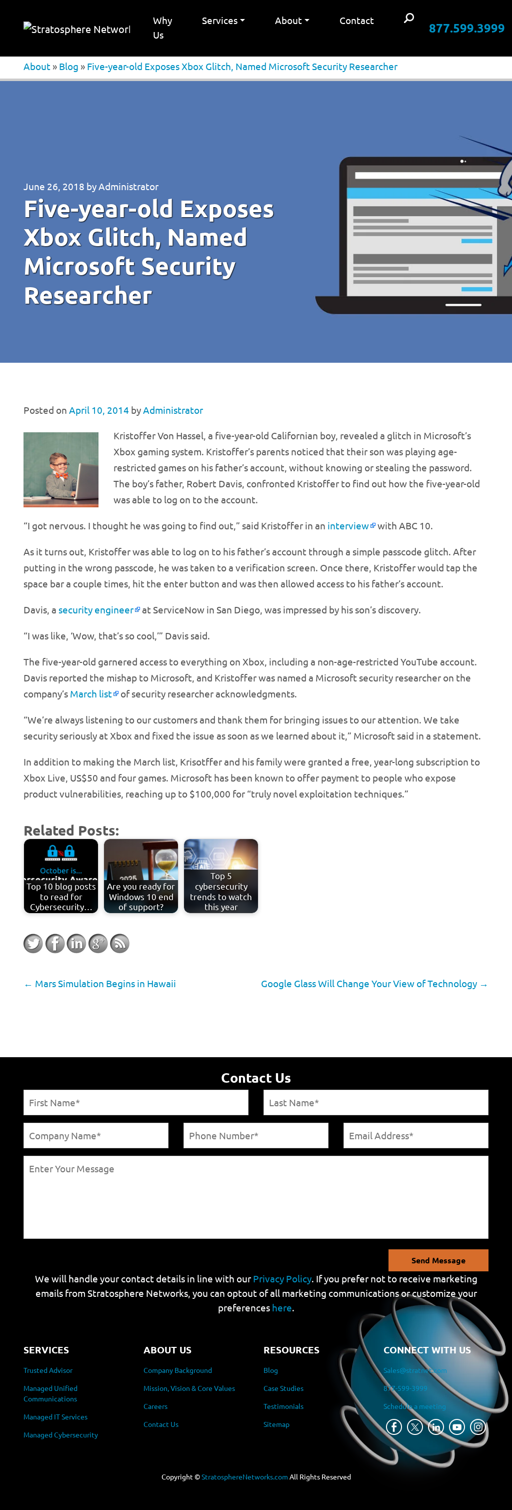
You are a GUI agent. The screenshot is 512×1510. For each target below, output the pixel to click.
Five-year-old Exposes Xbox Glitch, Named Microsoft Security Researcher (242, 66)
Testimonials (284, 1405)
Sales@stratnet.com (415, 1369)
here (282, 1307)
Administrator (128, 186)
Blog (68, 66)
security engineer (96, 609)
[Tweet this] (34, 944)
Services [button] (220, 20)
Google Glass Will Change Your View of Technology (374, 983)
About (37, 66)
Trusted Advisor (48, 1369)
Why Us (162, 27)
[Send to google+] (98, 944)
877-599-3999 (406, 1387)
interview (348, 525)
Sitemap (277, 1423)
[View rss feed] (120, 944)
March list (91, 693)
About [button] (288, 20)
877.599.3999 (467, 28)
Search (409, 19)
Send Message (439, 1260)
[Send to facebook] (55, 944)
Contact (357, 20)
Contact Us (161, 1423)
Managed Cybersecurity (61, 1434)
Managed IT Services (56, 1416)
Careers (156, 1405)
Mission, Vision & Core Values (189, 1387)
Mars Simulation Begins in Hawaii (100, 983)
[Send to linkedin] (76, 944)
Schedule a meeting (415, 1405)
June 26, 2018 (54, 186)
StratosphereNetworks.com (245, 1476)
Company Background (178, 1369)
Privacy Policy (282, 1278)
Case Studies (284, 1387)
